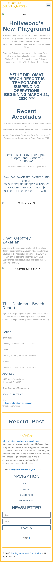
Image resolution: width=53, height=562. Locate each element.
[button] (48, 5)
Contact (26, 489)
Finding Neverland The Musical (26, 553)
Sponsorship (26, 501)
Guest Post (26, 495)
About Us (26, 484)
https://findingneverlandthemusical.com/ (20, 441)
